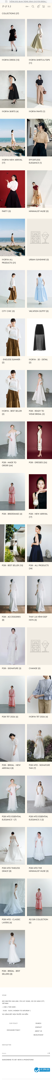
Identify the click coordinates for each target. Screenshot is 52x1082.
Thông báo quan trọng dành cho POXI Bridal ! (28, 1)
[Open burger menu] (49, 6)
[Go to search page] (33, 6)
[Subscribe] (48, 1053)
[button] (33, 6)
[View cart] (43, 6)
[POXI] (7, 6)
